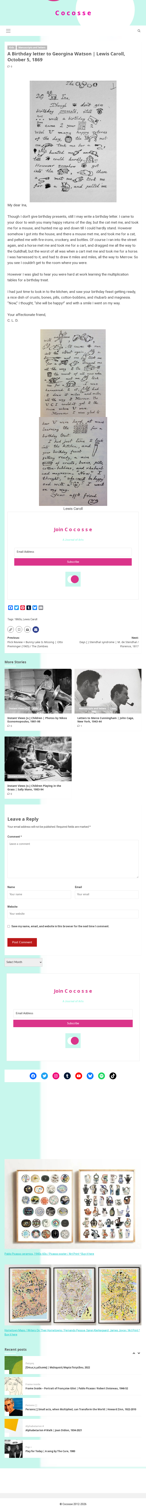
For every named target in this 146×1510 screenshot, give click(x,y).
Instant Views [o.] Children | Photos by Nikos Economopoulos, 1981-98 (37, 719)
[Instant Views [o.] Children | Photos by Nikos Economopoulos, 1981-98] (38, 691)
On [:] (28, 1447)
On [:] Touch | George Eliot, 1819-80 (46, 1451)
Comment (14, 836)
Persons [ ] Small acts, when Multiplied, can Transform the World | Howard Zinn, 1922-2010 (80, 1388)
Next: (109, 642)
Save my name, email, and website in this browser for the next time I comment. (60, 926)
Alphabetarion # (34, 1405)
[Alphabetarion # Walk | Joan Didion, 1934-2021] (14, 1407)
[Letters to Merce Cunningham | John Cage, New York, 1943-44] (108, 691)
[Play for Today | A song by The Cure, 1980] (14, 1428)
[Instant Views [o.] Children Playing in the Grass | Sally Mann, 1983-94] (38, 759)
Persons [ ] (31, 1384)
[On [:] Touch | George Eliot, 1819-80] (14, 1449)
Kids (11, 47)
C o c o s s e (73, 12)
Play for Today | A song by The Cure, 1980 (50, 1430)
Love (113, 708)
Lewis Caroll (30, 619)
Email (78, 887)
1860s (18, 619)
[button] (8, 30)
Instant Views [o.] (19, 708)
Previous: (35, 642)
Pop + (28, 1426)
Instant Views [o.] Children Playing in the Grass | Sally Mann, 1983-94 (34, 787)
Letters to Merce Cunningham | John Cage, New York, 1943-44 (105, 719)
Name (11, 887)
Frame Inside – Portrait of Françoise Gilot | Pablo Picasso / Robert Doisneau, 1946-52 (76, 1367)
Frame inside (32, 1363)
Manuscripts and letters (31, 47)
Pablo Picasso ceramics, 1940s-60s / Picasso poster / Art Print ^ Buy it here (49, 1253)
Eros (35, 1447)
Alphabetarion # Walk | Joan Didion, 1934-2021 (53, 1409)
